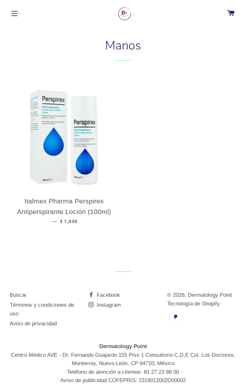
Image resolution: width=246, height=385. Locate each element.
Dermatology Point (210, 295)
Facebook (107, 295)
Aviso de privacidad (33, 324)
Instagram (108, 305)
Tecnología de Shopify (193, 304)
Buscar (18, 295)
